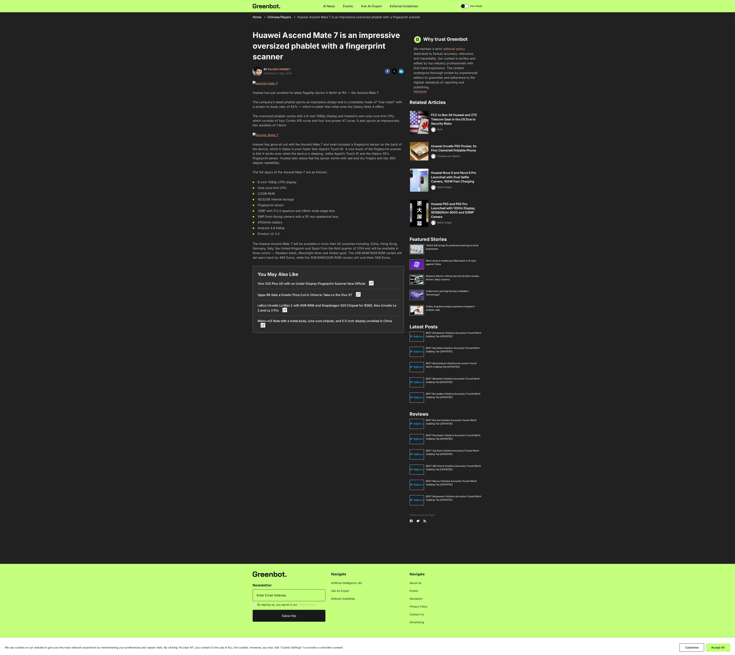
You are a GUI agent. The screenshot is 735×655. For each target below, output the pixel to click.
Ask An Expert (371, 6)
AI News (329, 6)
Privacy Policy (306, 604)
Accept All (718, 647)
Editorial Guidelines (404, 6)
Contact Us (417, 614)
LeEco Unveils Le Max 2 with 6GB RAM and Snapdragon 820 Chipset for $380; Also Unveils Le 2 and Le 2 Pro (327, 307)
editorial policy (454, 49)
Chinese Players (279, 17)
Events (348, 6)
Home (257, 17)
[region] (367, 646)
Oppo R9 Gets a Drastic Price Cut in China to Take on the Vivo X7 (305, 295)
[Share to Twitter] (394, 71)
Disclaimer (416, 598)
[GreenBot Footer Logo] (270, 574)
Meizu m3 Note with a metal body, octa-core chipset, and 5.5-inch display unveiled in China (325, 321)
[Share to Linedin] (401, 71)
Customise (692, 647)
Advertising (417, 622)
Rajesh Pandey (279, 69)
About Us (415, 583)
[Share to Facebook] (387, 71)
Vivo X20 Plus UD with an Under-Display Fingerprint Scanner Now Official (312, 283)
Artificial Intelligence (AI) (346, 583)
